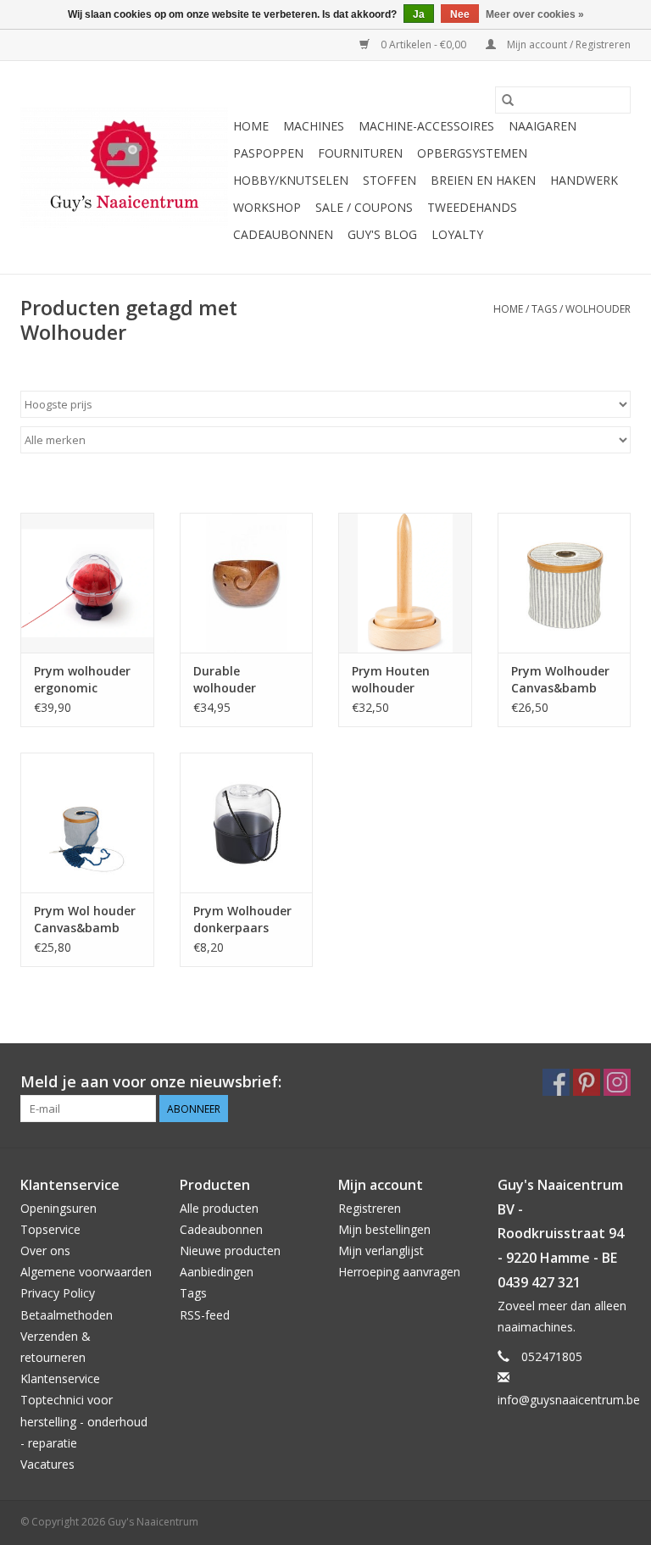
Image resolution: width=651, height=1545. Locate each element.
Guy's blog (382, 234)
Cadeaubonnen (283, 234)
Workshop (267, 207)
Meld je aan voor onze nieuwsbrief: (150, 1082)
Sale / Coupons (364, 207)
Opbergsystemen (472, 153)
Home (251, 126)
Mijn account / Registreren (567, 44)
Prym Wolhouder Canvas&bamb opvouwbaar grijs (562, 680)
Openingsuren (58, 1208)
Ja (419, 14)
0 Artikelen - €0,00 (423, 44)
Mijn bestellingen (384, 1229)
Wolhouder (598, 309)
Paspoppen (268, 153)
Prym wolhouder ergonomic (82, 679)
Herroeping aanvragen (399, 1272)
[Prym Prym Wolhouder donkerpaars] (247, 822)
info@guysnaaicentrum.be (569, 1400)
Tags (544, 309)
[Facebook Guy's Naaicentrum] (556, 1082)
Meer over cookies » (535, 14)
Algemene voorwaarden (86, 1272)
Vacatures (47, 1464)
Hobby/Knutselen (290, 180)
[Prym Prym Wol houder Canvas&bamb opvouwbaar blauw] (87, 822)
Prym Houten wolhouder (391, 679)
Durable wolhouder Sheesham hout (240, 680)
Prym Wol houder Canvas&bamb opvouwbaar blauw (85, 919)
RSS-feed (205, 1315)
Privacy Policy (57, 1293)
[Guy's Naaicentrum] (124, 168)
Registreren (369, 1208)
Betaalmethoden (66, 1315)
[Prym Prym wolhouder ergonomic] (87, 583)
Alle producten (219, 1208)
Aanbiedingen (216, 1272)
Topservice (50, 1229)
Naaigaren (542, 126)
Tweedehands (472, 207)
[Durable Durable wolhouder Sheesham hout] (247, 583)
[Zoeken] (507, 100)
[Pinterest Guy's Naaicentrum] (586, 1082)
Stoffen (389, 180)
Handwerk (584, 180)
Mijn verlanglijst (381, 1250)
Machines (313, 126)
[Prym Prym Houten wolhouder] (405, 583)
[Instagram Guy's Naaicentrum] (617, 1082)
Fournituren (360, 153)
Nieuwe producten (230, 1250)
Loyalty (457, 234)
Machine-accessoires (426, 126)
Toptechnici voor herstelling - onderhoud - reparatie (83, 1421)
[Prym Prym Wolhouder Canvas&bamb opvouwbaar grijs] (565, 583)
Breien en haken (483, 180)
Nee (460, 14)
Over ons (45, 1250)
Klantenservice (60, 1378)
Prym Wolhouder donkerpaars (242, 919)
